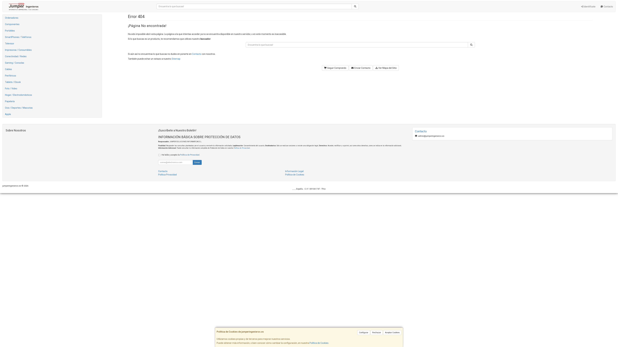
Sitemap (176, 59)
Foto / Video (11, 88)
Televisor (9, 43)
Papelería (10, 101)
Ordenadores (11, 18)
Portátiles (10, 30)
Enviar (197, 162)
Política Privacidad (167, 174)
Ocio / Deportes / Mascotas (19, 108)
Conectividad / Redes (16, 56)
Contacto (608, 6)
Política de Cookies (318, 343)
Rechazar (376, 332)
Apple (8, 114)
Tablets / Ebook (13, 82)
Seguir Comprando (336, 68)
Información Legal (294, 171)
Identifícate (589, 6)
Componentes (12, 24)
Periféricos (10, 75)
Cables (8, 69)
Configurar (363, 332)
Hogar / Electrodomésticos (18, 95)
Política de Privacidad (242, 148)
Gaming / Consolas (14, 63)
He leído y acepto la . (181, 155)
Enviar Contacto (362, 68)
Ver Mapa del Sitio (387, 68)
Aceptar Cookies (392, 332)
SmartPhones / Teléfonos (18, 37)
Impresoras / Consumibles (18, 50)
